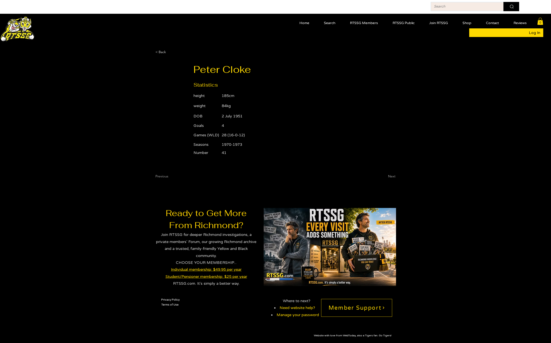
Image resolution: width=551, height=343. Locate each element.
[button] (367, 21)
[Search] (511, 6)
